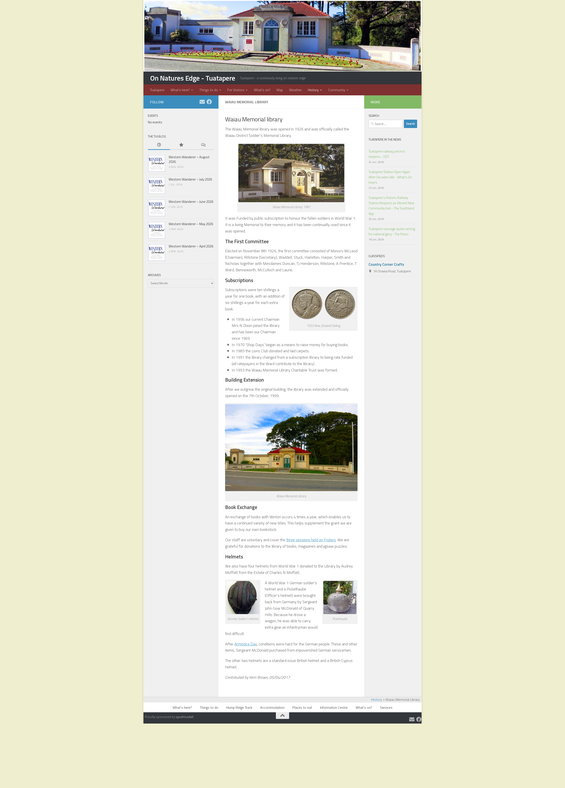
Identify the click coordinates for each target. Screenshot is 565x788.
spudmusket (185, 716)
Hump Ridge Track (239, 707)
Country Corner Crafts (386, 264)
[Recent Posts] (159, 145)
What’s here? (180, 89)
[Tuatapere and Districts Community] (209, 101)
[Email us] (202, 101)
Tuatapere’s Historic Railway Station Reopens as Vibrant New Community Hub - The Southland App (391, 205)
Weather (295, 89)
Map (280, 89)
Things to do (208, 89)
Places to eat (302, 707)
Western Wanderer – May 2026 (191, 223)
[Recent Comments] (203, 145)
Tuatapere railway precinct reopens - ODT (387, 154)
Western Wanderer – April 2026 (191, 246)
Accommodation (272, 707)
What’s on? (262, 89)
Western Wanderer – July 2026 (190, 179)
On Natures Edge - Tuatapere (192, 78)
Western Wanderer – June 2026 (191, 201)
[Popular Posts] (181, 145)
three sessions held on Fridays (311, 540)
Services (386, 707)
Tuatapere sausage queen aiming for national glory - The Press (392, 231)
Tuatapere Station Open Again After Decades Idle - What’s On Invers (390, 177)
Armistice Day (245, 644)
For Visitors (235, 89)
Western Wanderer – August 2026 (189, 159)
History (313, 89)
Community (336, 89)
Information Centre (334, 707)
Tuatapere (157, 89)
